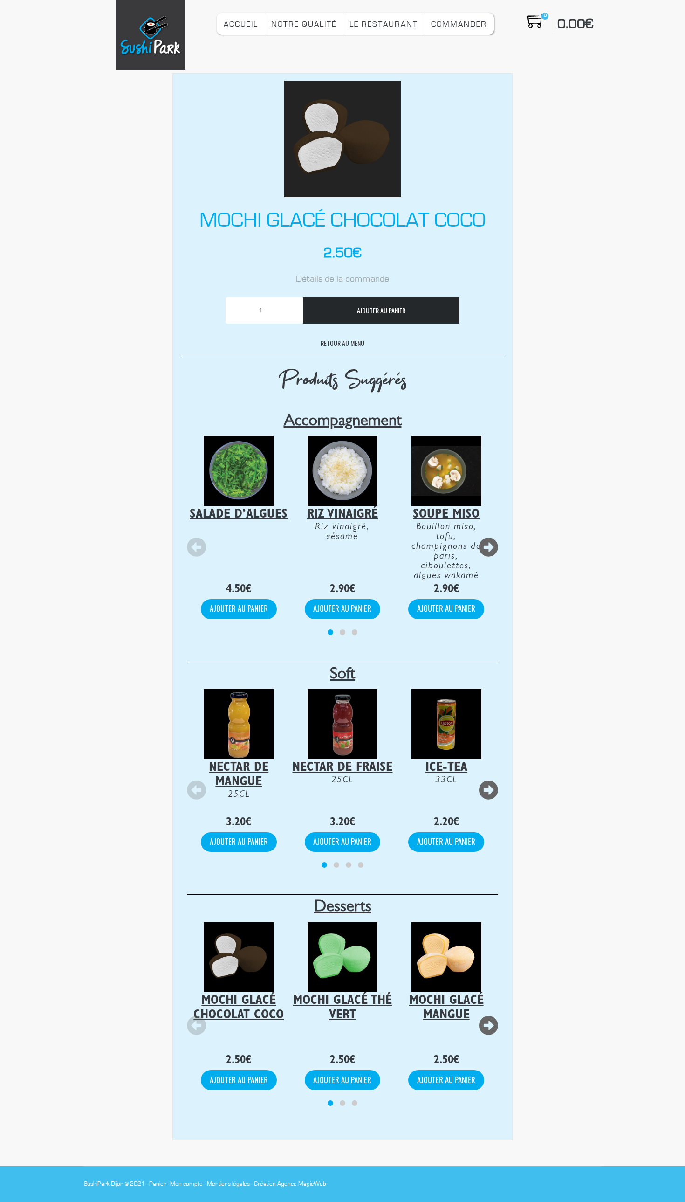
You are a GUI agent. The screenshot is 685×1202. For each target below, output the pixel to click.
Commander (459, 24)
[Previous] (196, 547)
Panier (157, 1184)
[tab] (330, 632)
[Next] (488, 547)
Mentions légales (228, 1184)
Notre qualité (303, 24)
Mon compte (186, 1184)
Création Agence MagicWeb (290, 1184)
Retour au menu (342, 343)
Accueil (241, 24)
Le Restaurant (383, 24)
